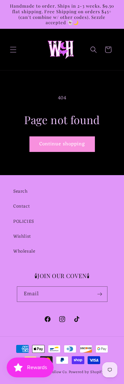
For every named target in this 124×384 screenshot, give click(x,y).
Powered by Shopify (86, 372)
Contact (21, 206)
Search (20, 191)
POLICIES (23, 221)
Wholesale (24, 251)
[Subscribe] (100, 294)
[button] (13, 49)
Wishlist (22, 236)
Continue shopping (62, 144)
